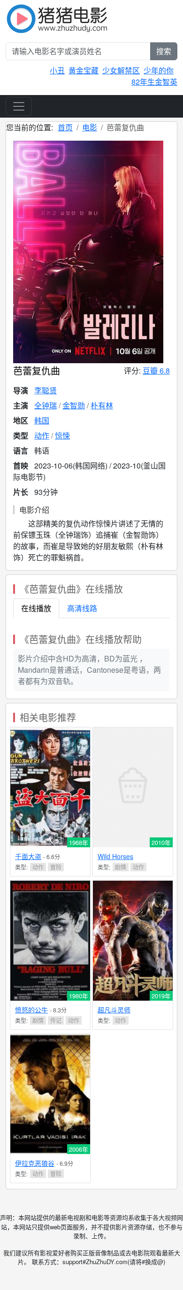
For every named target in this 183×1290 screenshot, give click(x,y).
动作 (41, 435)
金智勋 (73, 405)
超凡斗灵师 (114, 1009)
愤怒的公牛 (31, 1009)
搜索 (163, 51)
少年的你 (159, 70)
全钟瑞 (45, 405)
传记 (55, 1020)
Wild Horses (115, 856)
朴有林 (102, 405)
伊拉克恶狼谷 (34, 1163)
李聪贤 (45, 390)
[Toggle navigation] (19, 106)
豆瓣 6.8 (156, 370)
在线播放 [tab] (36, 608)
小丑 (57, 70)
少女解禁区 (121, 70)
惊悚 (62, 435)
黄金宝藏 (84, 70)
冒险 (55, 867)
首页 (65, 127)
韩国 (41, 420)
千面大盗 (28, 856)
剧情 (120, 867)
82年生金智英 (154, 81)
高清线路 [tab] (82, 608)
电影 (89, 127)
